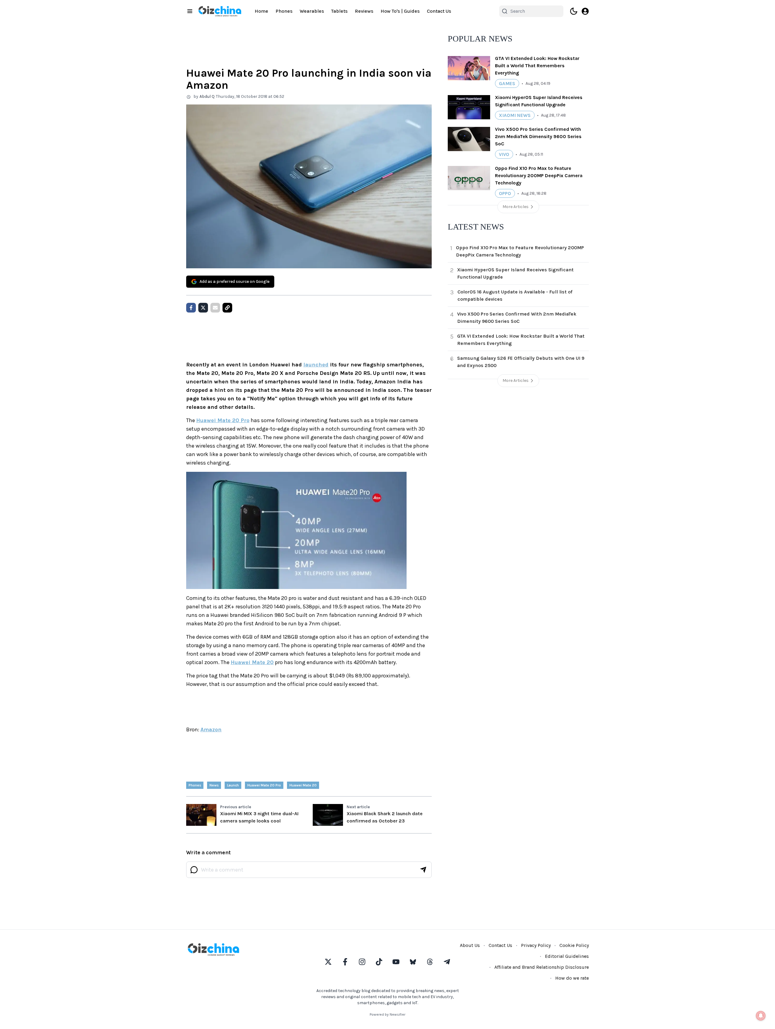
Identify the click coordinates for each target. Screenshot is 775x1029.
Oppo (505, 193)
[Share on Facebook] (191, 308)
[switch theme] (573, 11)
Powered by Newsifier (387, 1014)
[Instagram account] (362, 961)
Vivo (504, 154)
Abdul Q (207, 96)
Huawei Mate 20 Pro (222, 420)
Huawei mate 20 (303, 785)
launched (315, 364)
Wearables (312, 11)
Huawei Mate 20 (252, 662)
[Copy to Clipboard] (227, 308)
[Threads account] (430, 961)
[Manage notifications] (761, 1016)
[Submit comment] (423, 869)
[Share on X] (203, 308)
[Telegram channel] (446, 961)
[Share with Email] (215, 308)
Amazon (211, 729)
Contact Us (439, 11)
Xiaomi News (515, 115)
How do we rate (572, 978)
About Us (470, 945)
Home (261, 11)
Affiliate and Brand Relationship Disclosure (541, 967)
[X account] (328, 961)
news (214, 785)
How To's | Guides (400, 11)
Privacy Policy (536, 945)
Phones (283, 11)
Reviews (364, 11)
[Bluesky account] (413, 961)
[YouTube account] (396, 961)
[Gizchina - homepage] (219, 11)
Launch (233, 785)
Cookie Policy (574, 945)
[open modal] (585, 11)
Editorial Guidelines (567, 956)
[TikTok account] (379, 961)
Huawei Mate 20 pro (264, 785)
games (507, 83)
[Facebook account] (345, 961)
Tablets (339, 11)
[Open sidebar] (189, 11)
